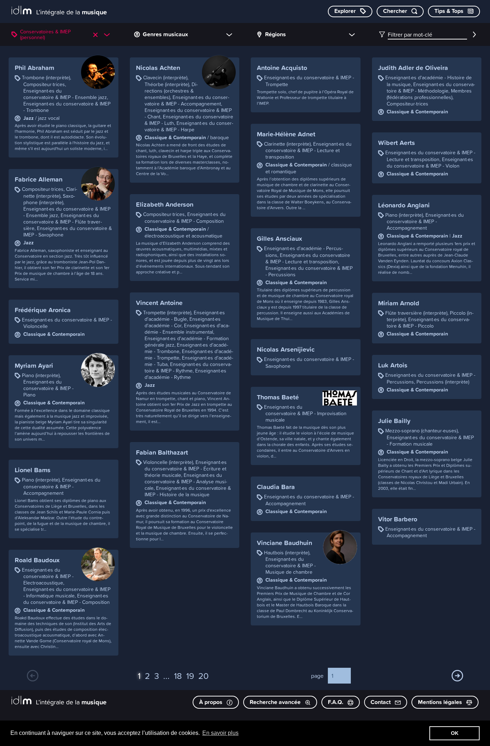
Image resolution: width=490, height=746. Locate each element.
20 (203, 675)
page (317, 676)
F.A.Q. (336, 702)
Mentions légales (440, 702)
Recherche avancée (276, 702)
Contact (381, 702)
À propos (211, 702)
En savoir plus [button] (220, 733)
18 (178, 675)
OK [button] (454, 733)
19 (190, 675)
